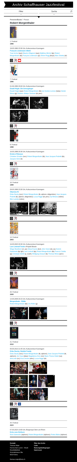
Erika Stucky (14, 194)
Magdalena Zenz (35, 356)
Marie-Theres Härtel (52, 356)
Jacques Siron (15, 159)
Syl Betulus (54, 197)
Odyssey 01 (14, 192)
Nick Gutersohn (15, 434)
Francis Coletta (60, 251)
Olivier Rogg (45, 55)
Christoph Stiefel (18, 254)
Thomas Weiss (53, 254)
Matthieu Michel (45, 53)
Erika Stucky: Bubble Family (20, 351)
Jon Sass (20, 356)
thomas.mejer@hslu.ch (17, 459)
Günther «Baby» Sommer (26, 93)
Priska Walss (55, 434)
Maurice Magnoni (29, 53)
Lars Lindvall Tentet (17, 246)
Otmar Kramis (32, 249)
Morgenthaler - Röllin (18, 301)
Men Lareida (14, 199)
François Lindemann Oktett (20, 51)
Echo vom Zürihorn (17, 432)
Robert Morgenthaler (31, 91)
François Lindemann (30, 55)
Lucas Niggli (38, 197)
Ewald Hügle (14, 91)
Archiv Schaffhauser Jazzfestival (38, 5)
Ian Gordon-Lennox (49, 91)
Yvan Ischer (14, 53)
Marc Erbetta (59, 55)
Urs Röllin (31, 304)
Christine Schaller (16, 156)
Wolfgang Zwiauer (38, 254)
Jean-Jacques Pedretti (53, 156)
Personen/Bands (16, 20)
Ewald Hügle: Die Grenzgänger (21, 88)
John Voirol (46, 249)
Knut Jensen (24, 358)
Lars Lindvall (28, 251)
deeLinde (13, 358)
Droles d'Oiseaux (16, 154)
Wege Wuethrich (16, 249)
